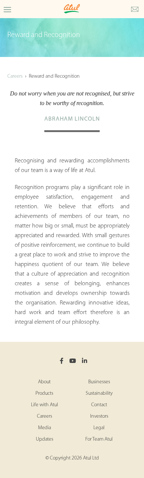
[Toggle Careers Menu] (7, 9)
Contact (99, 405)
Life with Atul (44, 405)
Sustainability (99, 393)
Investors (99, 416)
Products (44, 393)
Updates (44, 439)
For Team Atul (99, 439)
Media (44, 428)
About (44, 382)
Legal (98, 428)
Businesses (99, 382)
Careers (15, 76)
